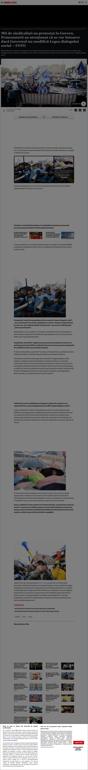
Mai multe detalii (12, 740)
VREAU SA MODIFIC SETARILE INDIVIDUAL (78, 748)
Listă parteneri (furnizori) (47, 747)
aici (23, 756)
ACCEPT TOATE (79, 742)
